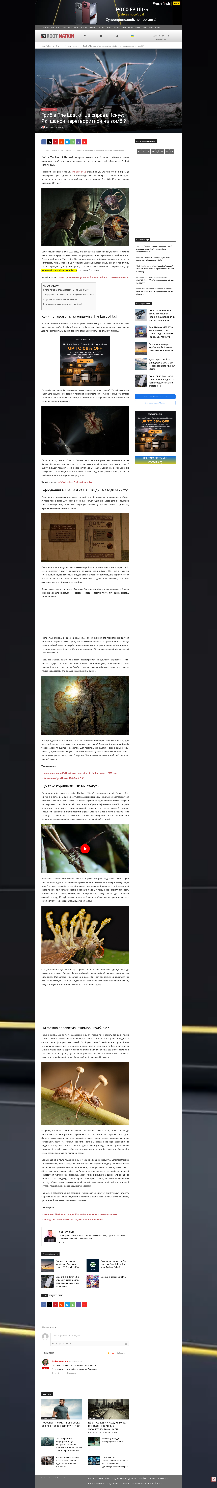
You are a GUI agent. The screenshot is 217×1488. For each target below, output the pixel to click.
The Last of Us (79, 171)
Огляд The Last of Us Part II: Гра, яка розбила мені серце (73, 1219)
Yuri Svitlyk (66, 1232)
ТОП (60, 1296)
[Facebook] (43, 141)
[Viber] (78, 141)
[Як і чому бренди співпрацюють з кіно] (94, 1441)
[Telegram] (67, 141)
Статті (58, 46)
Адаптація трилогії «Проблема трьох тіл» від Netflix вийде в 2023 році (80, 772)
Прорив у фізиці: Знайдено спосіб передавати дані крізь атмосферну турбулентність (154, 249)
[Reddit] (157, 151)
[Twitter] (143, 151)
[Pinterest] (55, 141)
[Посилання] (70, 1343)
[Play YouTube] (85, 848)
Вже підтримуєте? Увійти (155, 403)
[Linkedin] (153, 151)
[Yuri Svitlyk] (50, 1237)
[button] (117, 36)
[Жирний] (53, 1343)
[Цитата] (67, 1343)
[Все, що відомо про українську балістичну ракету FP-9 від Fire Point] (47, 1265)
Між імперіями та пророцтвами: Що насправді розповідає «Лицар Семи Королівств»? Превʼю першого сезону (69, 1444)
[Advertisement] (85, 617)
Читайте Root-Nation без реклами (155, 397)
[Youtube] (171, 151)
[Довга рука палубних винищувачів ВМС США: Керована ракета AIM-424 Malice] (141, 364)
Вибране (52, 1296)
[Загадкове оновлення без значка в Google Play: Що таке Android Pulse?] (93, 1265)
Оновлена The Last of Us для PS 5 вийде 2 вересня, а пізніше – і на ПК (80, 1214)
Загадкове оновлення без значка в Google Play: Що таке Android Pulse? (113, 1264)
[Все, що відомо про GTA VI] (93, 1281)
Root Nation (46, 46)
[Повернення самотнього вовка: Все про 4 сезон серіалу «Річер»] (61, 1409)
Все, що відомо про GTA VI (114, 1277)
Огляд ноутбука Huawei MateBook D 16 (64, 778)
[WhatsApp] (72, 141)
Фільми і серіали (72, 46)
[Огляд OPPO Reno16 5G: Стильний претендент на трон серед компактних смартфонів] (47, 1281)
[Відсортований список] (60, 1343)
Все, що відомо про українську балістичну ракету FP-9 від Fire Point (68, 1264)
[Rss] (139, 151)
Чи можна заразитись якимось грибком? (63, 303)
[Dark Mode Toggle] (213, 1479)
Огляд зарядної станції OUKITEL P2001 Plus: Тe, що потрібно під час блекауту (155, 269)
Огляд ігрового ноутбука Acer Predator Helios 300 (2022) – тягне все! (93, 277)
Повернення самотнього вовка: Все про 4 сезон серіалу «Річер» (61, 1424)
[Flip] (84, 141)
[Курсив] (56, 1343)
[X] (49, 141)
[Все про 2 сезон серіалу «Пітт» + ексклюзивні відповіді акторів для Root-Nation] (47, 1460)
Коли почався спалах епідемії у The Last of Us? (67, 289)
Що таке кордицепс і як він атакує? (61, 299)
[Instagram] (162, 151)
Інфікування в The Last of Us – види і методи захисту (69, 294)
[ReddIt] (61, 141)
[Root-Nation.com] (57, 36)
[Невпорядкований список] (63, 1343)
